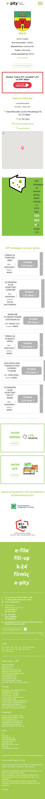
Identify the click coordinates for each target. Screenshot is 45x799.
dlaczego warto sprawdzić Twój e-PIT (13, 717)
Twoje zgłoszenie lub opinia (10, 748)
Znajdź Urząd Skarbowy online (12, 629)
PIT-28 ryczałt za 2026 (9, 699)
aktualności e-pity (7, 743)
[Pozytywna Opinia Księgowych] (22, 506)
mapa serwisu (9, 651)
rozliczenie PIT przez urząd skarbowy (13, 708)
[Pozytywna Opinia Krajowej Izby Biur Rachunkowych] (22, 527)
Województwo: (17, 46)
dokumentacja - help (8, 737)
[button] (22, 148)
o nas (16, 647)
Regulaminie (34, 775)
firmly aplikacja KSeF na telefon (12, 680)
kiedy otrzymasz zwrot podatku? (12, 704)
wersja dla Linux (7, 668)
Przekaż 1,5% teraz (26, 264)
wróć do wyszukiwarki (23, 65)
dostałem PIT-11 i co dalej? (10, 693)
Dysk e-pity (5, 746)
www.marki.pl (22, 58)
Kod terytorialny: (19, 43)
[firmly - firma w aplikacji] (22, 574)
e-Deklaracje (6, 712)
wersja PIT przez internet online (11, 670)
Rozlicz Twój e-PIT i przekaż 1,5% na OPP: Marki (22, 78)
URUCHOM (20, 85)
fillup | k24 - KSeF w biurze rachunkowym (15, 682)
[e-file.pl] (22, 550)
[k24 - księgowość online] (22, 566)
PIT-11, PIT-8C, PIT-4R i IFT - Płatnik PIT (14, 706)
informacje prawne (24, 649)
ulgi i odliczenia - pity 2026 (10, 695)
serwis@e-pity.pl (13, 602)
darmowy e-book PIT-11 (9, 741)
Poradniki (5, 687)
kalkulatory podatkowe (9, 739)
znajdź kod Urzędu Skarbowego (11, 724)
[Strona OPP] (41, 264)
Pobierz (10, 661)
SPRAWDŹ (14, 443)
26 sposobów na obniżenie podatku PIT (14, 690)
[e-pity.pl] (22, 582)
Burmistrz (17, 107)
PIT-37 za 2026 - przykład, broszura (13, 697)
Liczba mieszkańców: (19, 54)
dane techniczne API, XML (10, 745)
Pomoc (4, 731)
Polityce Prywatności (8, 777)
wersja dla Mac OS (8, 666)
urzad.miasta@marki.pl (24, 124)
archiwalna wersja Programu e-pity (13, 673)
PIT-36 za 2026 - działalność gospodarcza (15, 701)
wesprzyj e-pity (9, 649)
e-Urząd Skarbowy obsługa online (12, 721)
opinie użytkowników (28, 647)
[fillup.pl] (22, 558)
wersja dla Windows (8, 664)
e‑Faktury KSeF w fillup (9, 677)
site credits (5, 789)
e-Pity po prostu (15, 3)
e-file (4, 643)
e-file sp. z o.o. (37, 771)
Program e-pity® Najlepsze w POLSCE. (14, 760)
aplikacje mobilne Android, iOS (11, 671)
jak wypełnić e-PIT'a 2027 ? (10, 692)
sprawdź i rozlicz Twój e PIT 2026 (12, 715)
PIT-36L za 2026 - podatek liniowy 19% (13, 702)
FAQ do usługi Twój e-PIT (9, 719)
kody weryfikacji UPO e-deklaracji (12, 723)
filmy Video (5, 736)
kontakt (7, 647)
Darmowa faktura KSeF (9, 679)
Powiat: (18, 50)
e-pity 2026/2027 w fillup (9, 675)
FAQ (3, 734)
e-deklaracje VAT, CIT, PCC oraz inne (13, 726)
